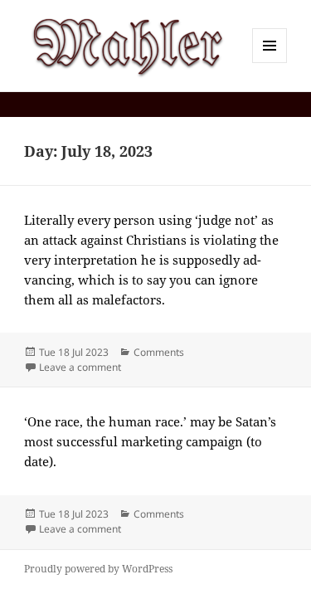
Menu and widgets (270, 62)
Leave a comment (80, 367)
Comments (159, 352)
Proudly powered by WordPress (98, 569)
